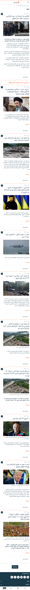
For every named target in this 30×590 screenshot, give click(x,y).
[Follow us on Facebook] (28, 577)
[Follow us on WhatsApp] (15, 577)
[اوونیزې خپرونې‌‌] (11, 588)
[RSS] (11, 577)
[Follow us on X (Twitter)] (24, 577)
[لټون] (25, 588)
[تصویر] (18, 588)
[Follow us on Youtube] (21, 577)
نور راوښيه (15, 567)
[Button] (25, 77)
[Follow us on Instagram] (18, 577)
